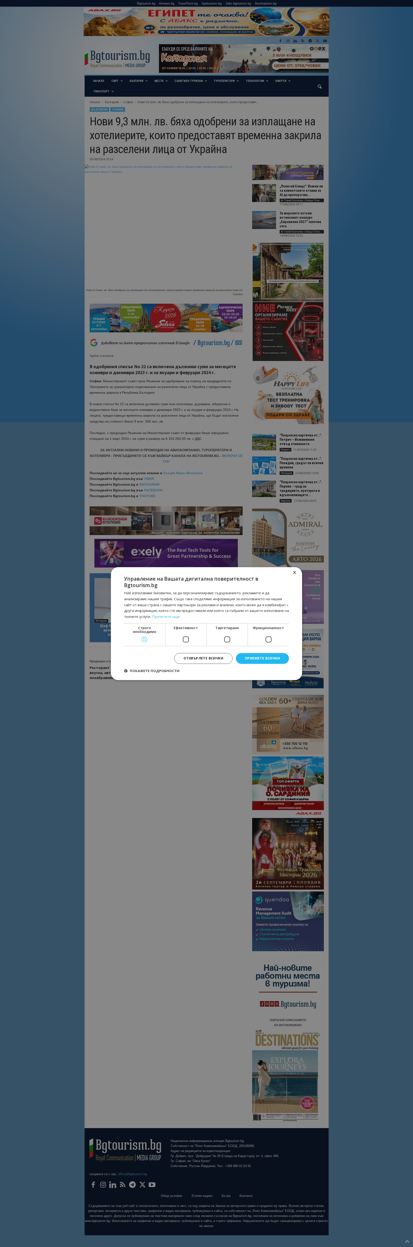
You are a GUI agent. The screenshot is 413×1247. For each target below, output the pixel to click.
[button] (151, 671)
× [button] (294, 572)
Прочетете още (166, 616)
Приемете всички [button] (262, 658)
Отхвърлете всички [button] (203, 658)
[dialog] (206, 623)
